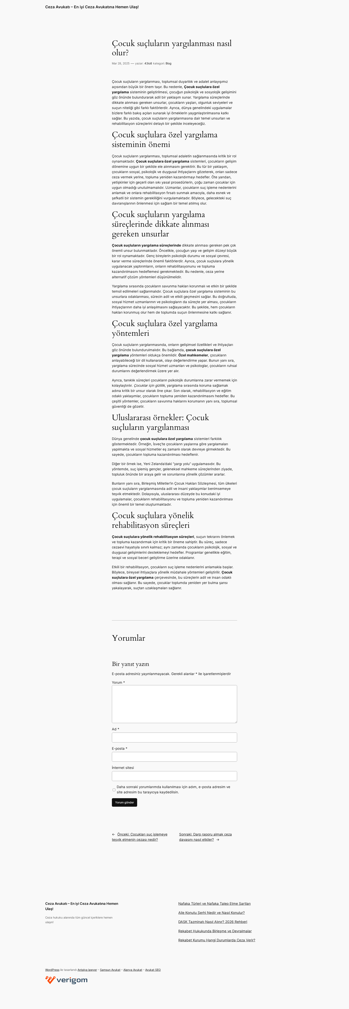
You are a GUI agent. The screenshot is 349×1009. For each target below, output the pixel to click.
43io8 (148, 63)
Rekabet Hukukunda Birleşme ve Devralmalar (215, 931)
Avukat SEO (153, 969)
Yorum (118, 682)
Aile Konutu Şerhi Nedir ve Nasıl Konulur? (211, 913)
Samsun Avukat (110, 969)
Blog (168, 63)
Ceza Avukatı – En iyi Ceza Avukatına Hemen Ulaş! (92, 6)
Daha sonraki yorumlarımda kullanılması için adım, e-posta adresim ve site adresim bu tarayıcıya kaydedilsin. (173, 789)
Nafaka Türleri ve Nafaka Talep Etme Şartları (214, 904)
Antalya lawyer (87, 969)
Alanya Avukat (132, 969)
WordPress (52, 969)
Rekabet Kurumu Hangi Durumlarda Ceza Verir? (216, 940)
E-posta (119, 749)
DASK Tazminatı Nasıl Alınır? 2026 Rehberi (212, 922)
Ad (115, 729)
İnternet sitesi (123, 768)
